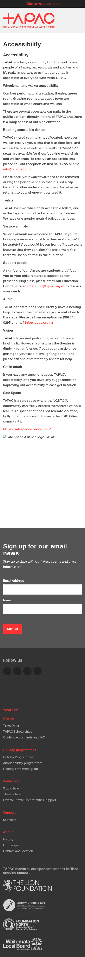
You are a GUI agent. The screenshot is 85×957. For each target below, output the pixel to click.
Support (9, 812)
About (8, 832)
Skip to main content (42, 4)
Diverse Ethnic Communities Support (29, 800)
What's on (10, 710)
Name (7, 600)
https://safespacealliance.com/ (27, 429)
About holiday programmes (22, 763)
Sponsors (9, 820)
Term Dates (11, 726)
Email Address (13, 580)
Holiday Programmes (18, 757)
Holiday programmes (19, 750)
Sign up (12, 628)
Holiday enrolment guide (21, 769)
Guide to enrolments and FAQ (24, 737)
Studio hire (11, 788)
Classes (8, 718)
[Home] (29, 20)
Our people (11, 845)
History (8, 839)
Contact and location (18, 851)
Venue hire (11, 781)
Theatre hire (12, 794)
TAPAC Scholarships (17, 731)
